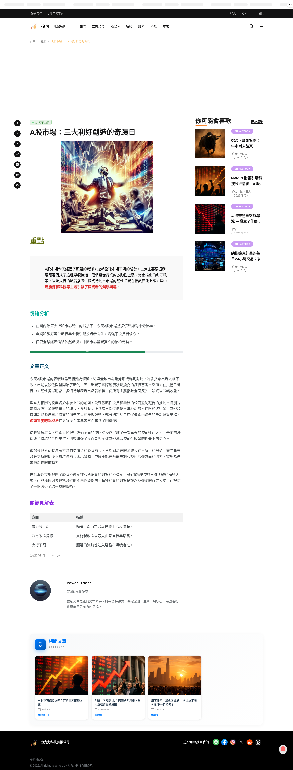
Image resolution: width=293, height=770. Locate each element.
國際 (83, 26)
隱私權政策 (37, 759)
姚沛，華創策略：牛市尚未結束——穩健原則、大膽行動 (247, 146)
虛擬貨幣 (98, 26)
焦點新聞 (60, 26)
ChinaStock (242, 131)
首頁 (32, 41)
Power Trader (79, 582)
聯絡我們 (36, 13)
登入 (233, 13)
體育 (141, 26)
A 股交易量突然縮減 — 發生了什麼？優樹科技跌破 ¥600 (247, 221)
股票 (114, 26)
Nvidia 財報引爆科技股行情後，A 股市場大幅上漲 (246, 184)
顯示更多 (257, 121)
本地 (166, 26)
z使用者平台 (56, 13)
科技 (153, 26)
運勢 (129, 26)
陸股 (43, 41)
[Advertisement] (146, 73)
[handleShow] (261, 26)
